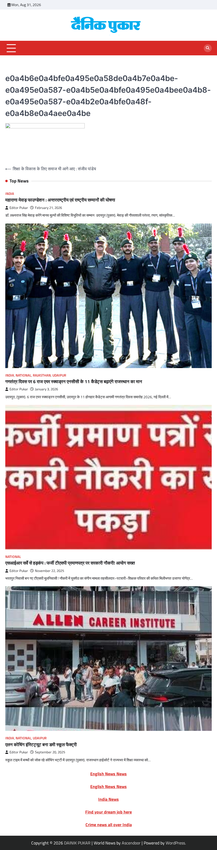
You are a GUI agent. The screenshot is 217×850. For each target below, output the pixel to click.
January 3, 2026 (46, 389)
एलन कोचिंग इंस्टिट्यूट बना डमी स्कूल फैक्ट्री (41, 744)
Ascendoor (131, 843)
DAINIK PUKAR (77, 843)
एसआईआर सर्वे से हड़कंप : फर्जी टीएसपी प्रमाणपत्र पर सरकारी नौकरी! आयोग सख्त (70, 562)
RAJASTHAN (42, 375)
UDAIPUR (59, 375)
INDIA (9, 194)
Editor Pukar (19, 207)
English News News (108, 774)
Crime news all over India (108, 824)
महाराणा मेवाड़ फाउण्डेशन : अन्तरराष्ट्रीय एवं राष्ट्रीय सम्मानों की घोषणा (60, 199)
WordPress (175, 843)
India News (108, 799)
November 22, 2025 (49, 570)
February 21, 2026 (48, 207)
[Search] (208, 48)
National (23, 375)
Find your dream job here (108, 812)
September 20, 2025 (50, 752)
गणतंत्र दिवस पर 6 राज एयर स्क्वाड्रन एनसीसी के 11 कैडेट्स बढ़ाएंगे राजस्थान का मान (73, 381)
